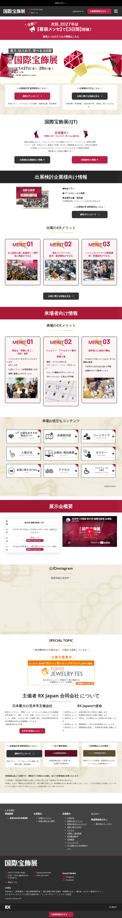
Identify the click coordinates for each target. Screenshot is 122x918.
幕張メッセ (34, 13)
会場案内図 (71, 836)
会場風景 (70, 839)
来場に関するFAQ (74, 827)
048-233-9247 (43, 875)
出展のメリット (44, 818)
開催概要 (9, 813)
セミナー (95, 813)
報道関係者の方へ (99, 819)
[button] (99, 11)
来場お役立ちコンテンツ (77, 824)
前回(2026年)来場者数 (19, 818)
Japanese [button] (77, 11)
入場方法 (70, 818)
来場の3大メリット (75, 821)
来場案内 (66, 813)
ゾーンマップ (72, 842)
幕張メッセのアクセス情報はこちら (61, 36)
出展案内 (38, 813)
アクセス (70, 830)
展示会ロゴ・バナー (104, 824)
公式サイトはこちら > (35, 540)
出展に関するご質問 (46, 821)
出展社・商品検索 (74, 833)
